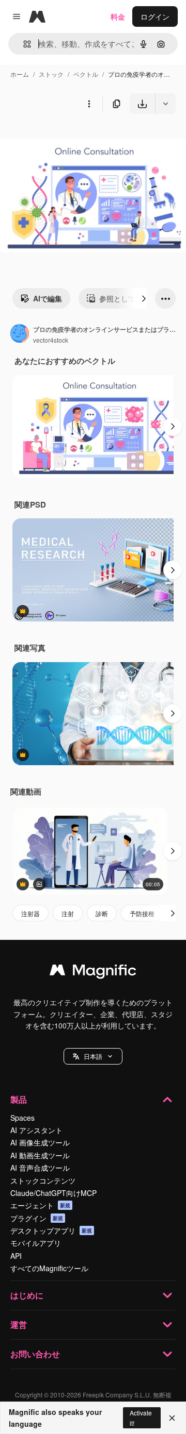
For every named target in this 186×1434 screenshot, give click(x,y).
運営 (18, 1324)
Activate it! (141, 1417)
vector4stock (50, 339)
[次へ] (143, 298)
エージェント (40, 1205)
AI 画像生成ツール (40, 1142)
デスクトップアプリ (51, 1230)
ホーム (19, 74)
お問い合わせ (35, 1354)
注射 (67, 913)
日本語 (93, 1056)
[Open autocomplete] (23, 44)
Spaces (22, 1117)
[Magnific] (93, 972)
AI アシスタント (36, 1130)
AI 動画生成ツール (40, 1155)
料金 (118, 16)
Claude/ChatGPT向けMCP (53, 1193)
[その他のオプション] (89, 103)
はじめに (26, 1295)
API (16, 1256)
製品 (18, 1099)
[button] (93, 1056)
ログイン (155, 16)
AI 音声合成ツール (40, 1167)
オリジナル (71, 137)
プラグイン (36, 1218)
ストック (51, 74)
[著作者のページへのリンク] (19, 334)
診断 (102, 913)
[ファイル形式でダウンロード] (165, 103)
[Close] (172, 1418)
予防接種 (142, 913)
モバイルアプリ (35, 1243)
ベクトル (85, 74)
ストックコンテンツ (42, 1180)
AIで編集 (47, 298)
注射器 (30, 913)
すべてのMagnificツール (49, 1268)
